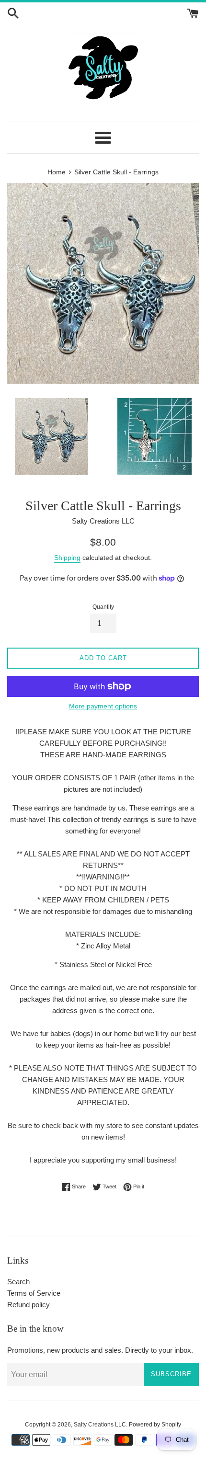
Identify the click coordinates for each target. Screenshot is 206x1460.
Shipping (67, 557)
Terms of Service (33, 1293)
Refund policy (28, 1304)
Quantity (103, 607)
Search (18, 1282)
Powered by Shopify (155, 1424)
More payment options (103, 706)
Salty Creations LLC (100, 1424)
